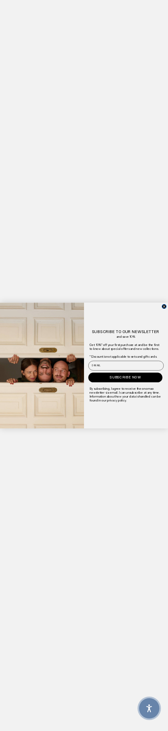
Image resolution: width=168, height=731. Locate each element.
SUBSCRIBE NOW (125, 377)
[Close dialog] (164, 306)
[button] (149, 708)
